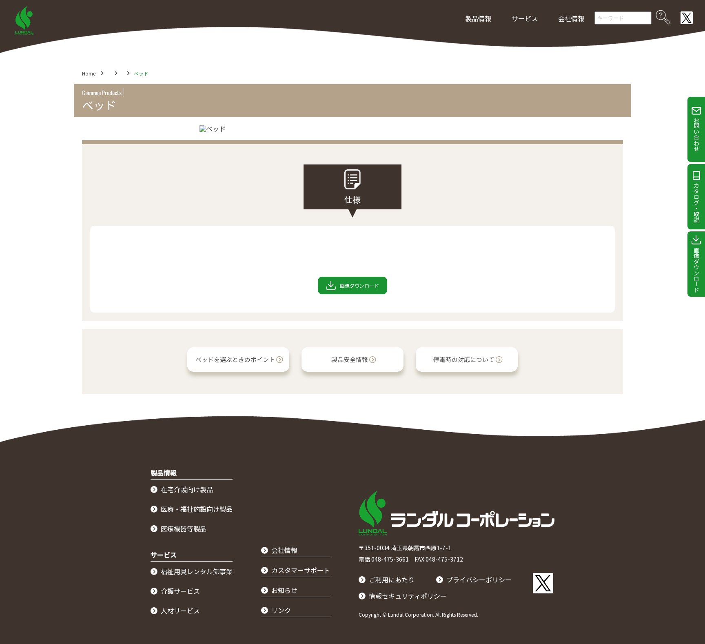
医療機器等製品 (183, 528)
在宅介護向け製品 (187, 489)
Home (88, 73)
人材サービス (180, 610)
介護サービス (180, 591)
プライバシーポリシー (479, 579)
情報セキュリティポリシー (408, 596)
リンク (281, 610)
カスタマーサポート (300, 570)
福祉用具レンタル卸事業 (197, 571)
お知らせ (284, 590)
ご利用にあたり (392, 579)
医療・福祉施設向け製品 (197, 509)
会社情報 (571, 18)
